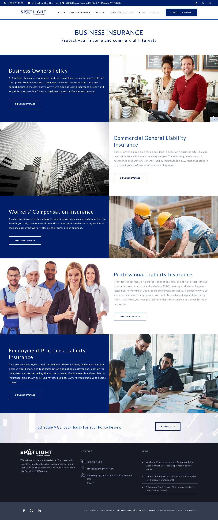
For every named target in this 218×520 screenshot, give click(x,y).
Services (100, 12)
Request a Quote (181, 12)
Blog (142, 12)
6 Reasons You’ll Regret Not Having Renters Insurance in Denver (170, 489)
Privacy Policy (131, 510)
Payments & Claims (122, 12)
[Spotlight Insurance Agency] (33, 12)
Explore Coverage (25, 104)
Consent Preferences (147, 510)
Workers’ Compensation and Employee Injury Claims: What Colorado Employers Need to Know (170, 465)
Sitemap (120, 510)
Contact (156, 12)
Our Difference (79, 12)
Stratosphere (192, 510)
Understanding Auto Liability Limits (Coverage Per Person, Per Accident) (171, 478)
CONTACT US (168, 426)
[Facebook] (196, 3)
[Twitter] (203, 3)
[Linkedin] (210, 3)
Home (61, 12)
